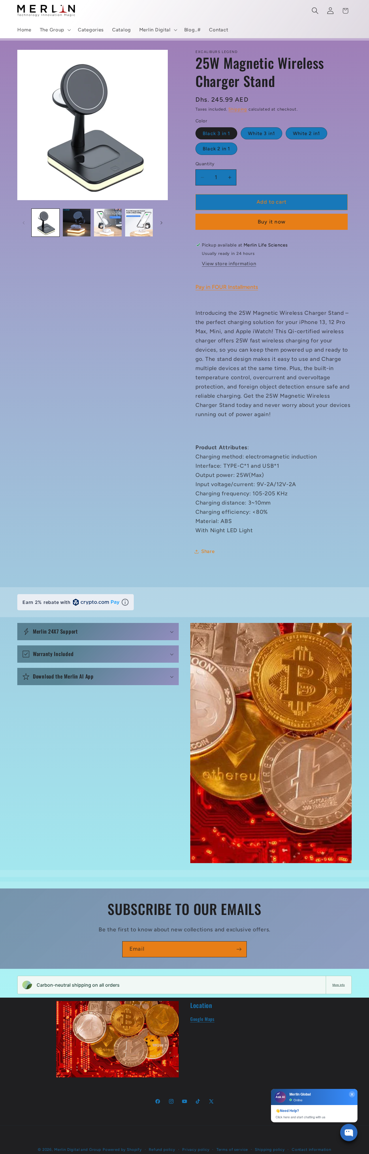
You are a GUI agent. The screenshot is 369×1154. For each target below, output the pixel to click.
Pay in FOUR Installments (226, 287)
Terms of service (232, 1149)
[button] (54, 30)
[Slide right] (161, 222)
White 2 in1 (306, 133)
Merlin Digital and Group (77, 1149)
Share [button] (208, 551)
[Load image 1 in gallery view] (45, 222)
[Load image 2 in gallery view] (77, 222)
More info (338, 984)
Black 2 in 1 (216, 148)
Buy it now (271, 222)
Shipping (237, 109)
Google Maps (202, 1018)
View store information (229, 263)
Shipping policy (270, 1149)
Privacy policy (196, 1149)
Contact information (311, 1149)
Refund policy (162, 1149)
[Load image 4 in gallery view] (139, 222)
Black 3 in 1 (216, 133)
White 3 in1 (261, 133)
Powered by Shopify (122, 1149)
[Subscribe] (238, 949)
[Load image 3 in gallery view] (108, 222)
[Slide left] (23, 222)
